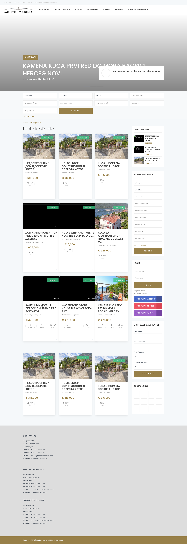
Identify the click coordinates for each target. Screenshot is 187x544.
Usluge (78, 10)
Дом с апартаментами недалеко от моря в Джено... (41, 236)
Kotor (35, 173)
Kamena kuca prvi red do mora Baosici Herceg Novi (136, 71)
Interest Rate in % (141, 362)
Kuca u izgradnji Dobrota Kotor (109, 164)
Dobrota (28, 173)
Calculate (148, 373)
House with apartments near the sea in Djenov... (78, 234)
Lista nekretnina (62, 10)
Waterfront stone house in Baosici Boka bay (77, 308)
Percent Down (139, 342)
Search (148, 251)
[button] (6, 53)
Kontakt (119, 10)
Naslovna (44, 10)
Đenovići (29, 242)
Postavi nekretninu (138, 10)
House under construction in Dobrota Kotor (73, 166)
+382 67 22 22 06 (25, 2)
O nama (106, 10)
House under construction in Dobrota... (152, 149)
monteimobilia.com (39, 458)
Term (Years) (139, 352)
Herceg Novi (38, 242)
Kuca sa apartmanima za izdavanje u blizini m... (110, 237)
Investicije (92, 10)
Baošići (28, 315)
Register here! (139, 291)
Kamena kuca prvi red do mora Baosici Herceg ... (110, 308)
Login (148, 285)
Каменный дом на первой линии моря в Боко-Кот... (40, 308)
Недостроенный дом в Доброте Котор (37, 166)
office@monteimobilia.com (45, 2)
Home (25, 123)
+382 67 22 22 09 (11, 2)
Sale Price (138, 331)
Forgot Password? (141, 293)
